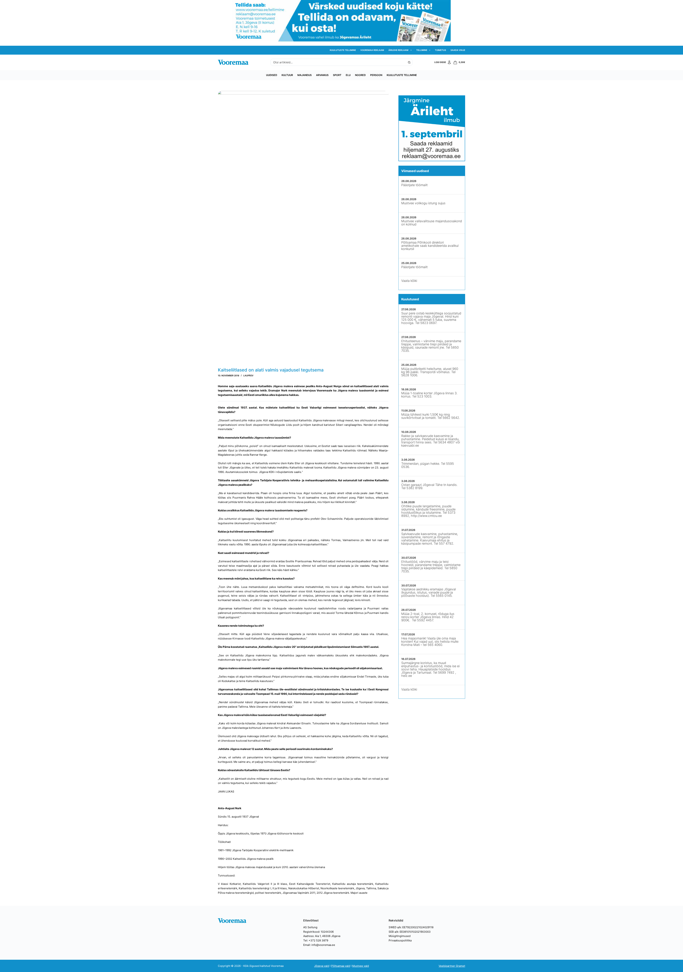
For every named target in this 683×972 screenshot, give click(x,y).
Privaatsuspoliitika (400, 940)
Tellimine (421, 50)
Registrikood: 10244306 (318, 931)
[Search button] (409, 62)
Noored (360, 75)
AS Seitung (310, 927)
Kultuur (287, 75)
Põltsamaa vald (340, 966)
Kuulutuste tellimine (343, 50)
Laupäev (248, 375)
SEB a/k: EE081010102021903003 (410, 931)
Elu (348, 75)
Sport (337, 75)
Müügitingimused (400, 936)
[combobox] (338, 62)
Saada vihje (458, 50)
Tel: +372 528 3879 (315, 940)
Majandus (304, 75)
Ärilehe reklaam (398, 50)
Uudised (271, 75)
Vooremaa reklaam (372, 50)
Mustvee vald (360, 966)
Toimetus (440, 50)
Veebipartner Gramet (452, 966)
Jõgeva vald (321, 966)
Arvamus (322, 75)
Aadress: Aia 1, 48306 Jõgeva (321, 936)
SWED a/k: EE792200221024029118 (411, 927)
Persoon (376, 75)
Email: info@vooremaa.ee (319, 945)
